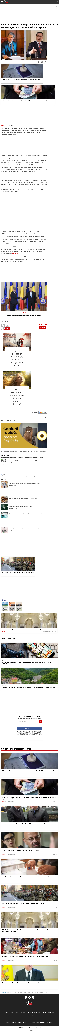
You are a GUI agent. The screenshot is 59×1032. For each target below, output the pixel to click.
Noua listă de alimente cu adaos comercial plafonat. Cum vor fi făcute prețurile (25, 956)
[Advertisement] (12, 469)
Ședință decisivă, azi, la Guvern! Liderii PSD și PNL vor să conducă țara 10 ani (24, 824)
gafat (35, 457)
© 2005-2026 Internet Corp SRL (24, 1027)
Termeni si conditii (22, 1022)
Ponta (10, 457)
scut (2, 457)
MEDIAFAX (15, 253)
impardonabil (40, 457)
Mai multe (42, 327)
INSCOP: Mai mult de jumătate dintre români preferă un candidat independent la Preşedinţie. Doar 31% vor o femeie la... (29, 629)
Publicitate (42, 1022)
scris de (24, 574)
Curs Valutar (50, 1022)
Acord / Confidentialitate (33, 1022)
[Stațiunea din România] (29, 676)
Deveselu (31, 457)
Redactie (14, 1022)
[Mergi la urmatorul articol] (56, 6)
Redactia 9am (43, 324)
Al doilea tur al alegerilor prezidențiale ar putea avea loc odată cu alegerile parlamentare (28, 877)
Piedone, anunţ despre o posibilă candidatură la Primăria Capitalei (21, 850)
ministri (17, 457)
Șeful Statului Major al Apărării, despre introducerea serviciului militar (18, 572)
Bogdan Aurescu (24, 457)
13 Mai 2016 (10, 125)
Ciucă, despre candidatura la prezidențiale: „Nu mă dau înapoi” (20, 982)
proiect (13, 457)
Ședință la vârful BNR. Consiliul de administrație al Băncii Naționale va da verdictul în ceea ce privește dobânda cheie (28, 100)
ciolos (6, 457)
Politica (3, 125)
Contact (8, 1022)
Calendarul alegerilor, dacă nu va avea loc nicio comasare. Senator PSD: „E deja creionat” (22, 79)
